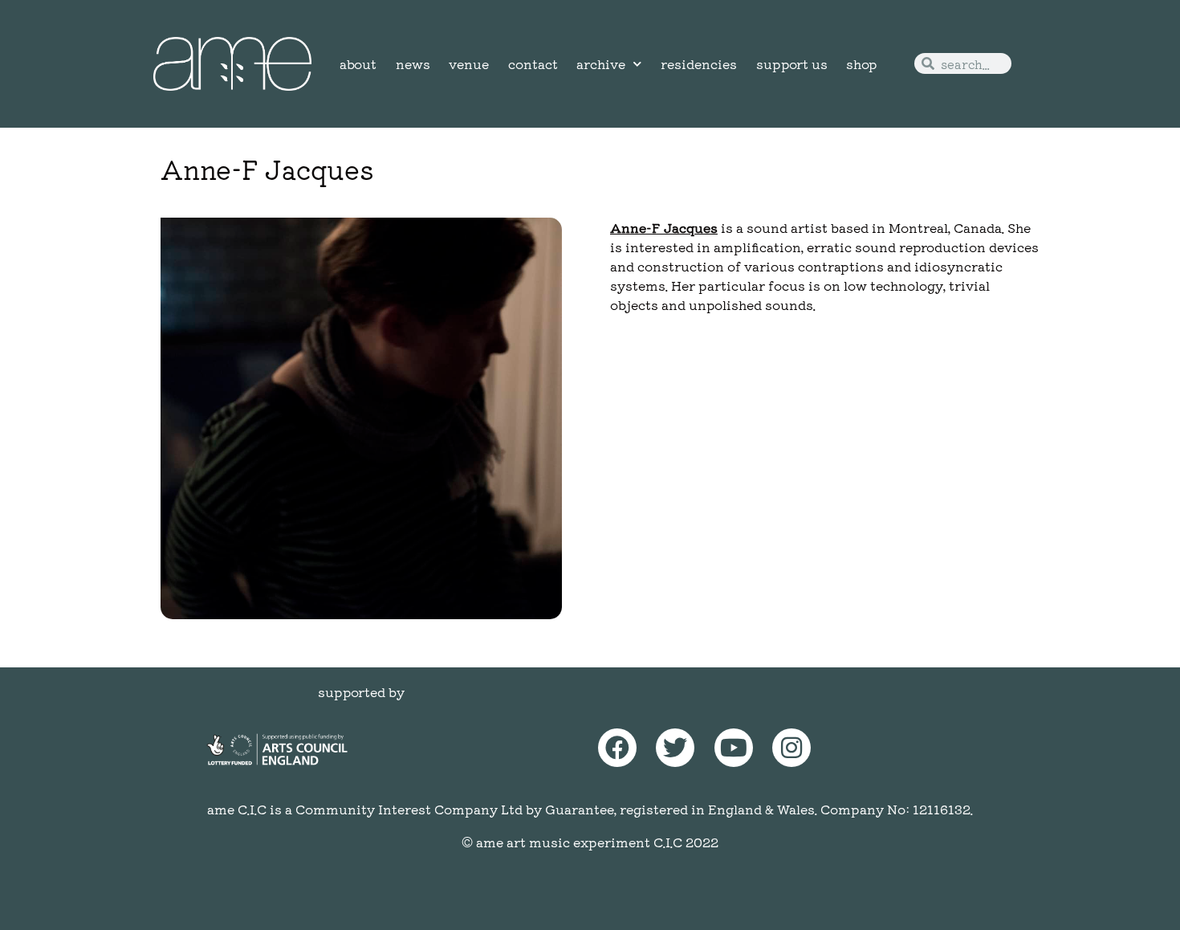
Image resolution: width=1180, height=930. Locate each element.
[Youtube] (733, 747)
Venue (469, 63)
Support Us (792, 63)
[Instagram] (791, 747)
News (413, 63)
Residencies (699, 63)
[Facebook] (617, 747)
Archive (600, 63)
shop (861, 63)
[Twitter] (675, 747)
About (358, 63)
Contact (533, 63)
